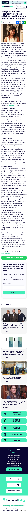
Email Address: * (8, 284)
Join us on (12, 485)
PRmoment (14, 490)
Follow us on (13, 479)
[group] (14, 2)
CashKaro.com (6, 253)
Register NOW (14, 469)
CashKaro (12, 105)
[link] (14, 2)
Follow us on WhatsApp (15, 258)
